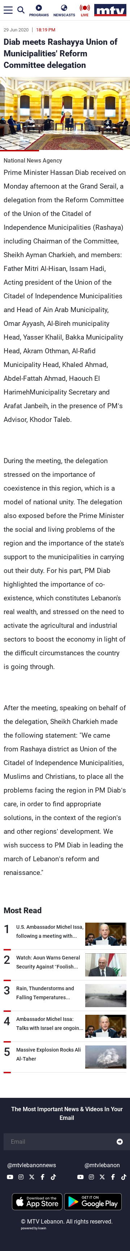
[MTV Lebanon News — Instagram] (21, 1177)
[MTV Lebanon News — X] (31, 1177)
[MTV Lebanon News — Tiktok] (53, 1177)
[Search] (21, 10)
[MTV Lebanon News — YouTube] (10, 1177)
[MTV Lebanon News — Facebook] (42, 1177)
